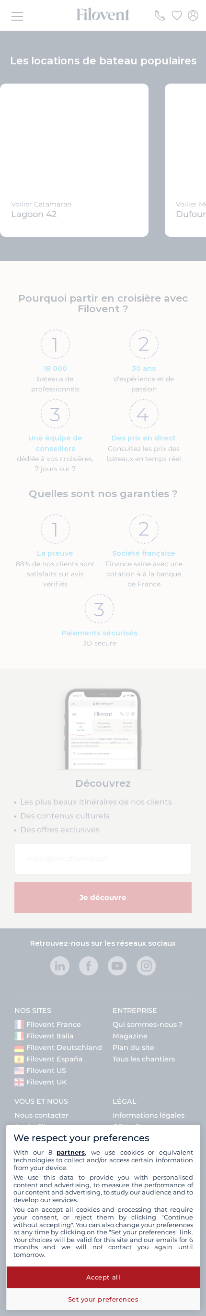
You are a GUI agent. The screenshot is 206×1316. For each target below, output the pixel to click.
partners (71, 1152)
